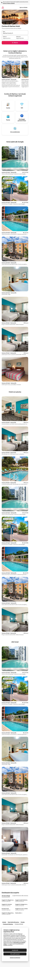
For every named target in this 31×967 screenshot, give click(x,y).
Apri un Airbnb (23, 7)
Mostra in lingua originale (9, 3)
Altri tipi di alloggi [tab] (6, 895)
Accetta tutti (15, 950)
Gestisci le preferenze (15, 957)
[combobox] (15, 33)
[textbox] (8, 38)
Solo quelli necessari (15, 954)
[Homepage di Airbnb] (3, 7)
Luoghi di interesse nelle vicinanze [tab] (20, 895)
